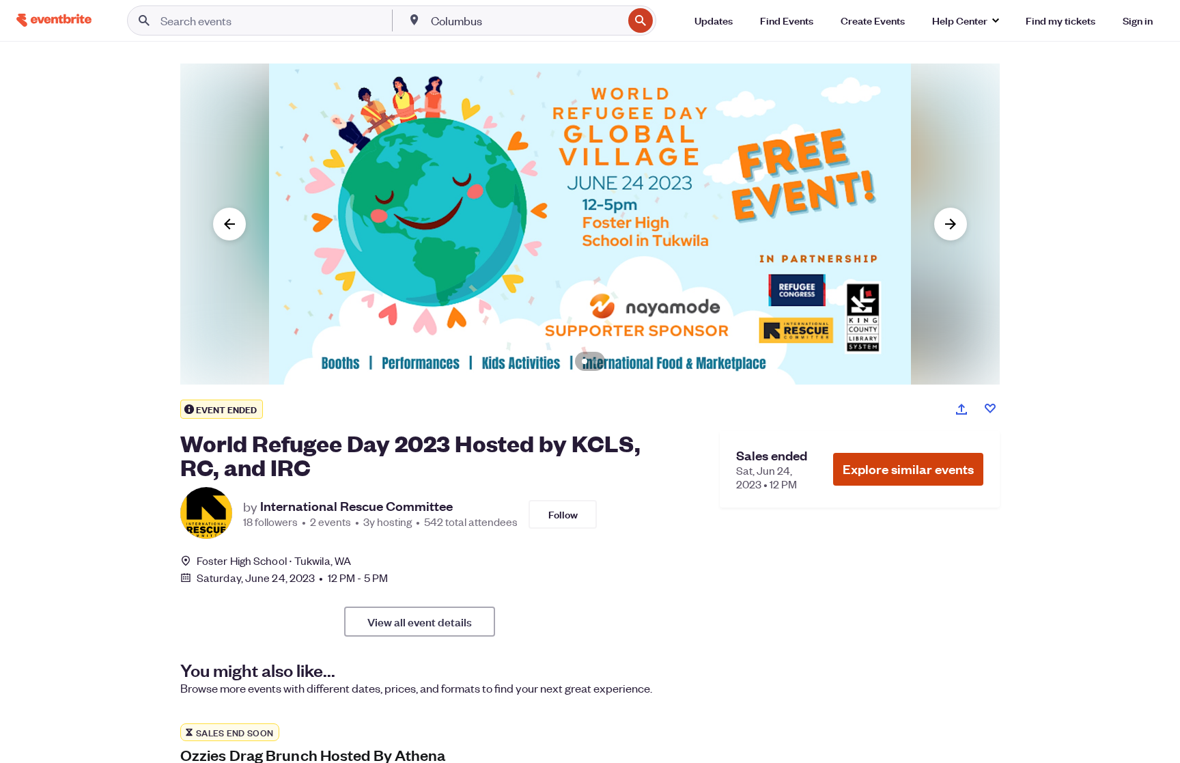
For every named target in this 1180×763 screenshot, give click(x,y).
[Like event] (990, 408)
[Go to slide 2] (595, 361)
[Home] (54, 20)
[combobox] (526, 20)
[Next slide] (950, 224)
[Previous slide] (229, 224)
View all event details (419, 621)
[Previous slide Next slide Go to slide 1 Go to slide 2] (590, 224)
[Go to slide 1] (584, 361)
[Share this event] (961, 409)
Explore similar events (908, 468)
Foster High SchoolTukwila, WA (274, 560)
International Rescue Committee (356, 506)
